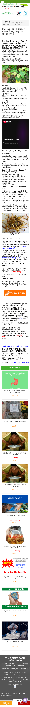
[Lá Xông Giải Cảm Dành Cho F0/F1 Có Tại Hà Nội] (15, 441)
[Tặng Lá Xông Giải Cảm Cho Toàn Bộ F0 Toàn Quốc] (15, 473)
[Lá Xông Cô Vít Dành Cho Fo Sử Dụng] (15, 410)
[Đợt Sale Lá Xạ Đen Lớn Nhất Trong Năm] (15, 565)
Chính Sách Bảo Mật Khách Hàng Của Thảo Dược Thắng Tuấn (15, 680)
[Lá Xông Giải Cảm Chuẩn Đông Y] (15, 504)
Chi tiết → (15, 395)
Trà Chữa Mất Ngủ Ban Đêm (15, 641)
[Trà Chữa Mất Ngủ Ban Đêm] (15, 630)
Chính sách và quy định (15, 684)
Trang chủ (6, 21)
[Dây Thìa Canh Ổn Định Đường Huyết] (15, 598)
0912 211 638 (5, 704)
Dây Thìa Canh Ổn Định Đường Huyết (15, 611)
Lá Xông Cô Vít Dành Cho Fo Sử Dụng (15, 421)
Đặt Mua (24, 703)
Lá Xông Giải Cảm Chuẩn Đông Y (15, 515)
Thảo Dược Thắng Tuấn (19, 694)
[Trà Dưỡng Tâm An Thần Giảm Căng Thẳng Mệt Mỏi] (15, 535)
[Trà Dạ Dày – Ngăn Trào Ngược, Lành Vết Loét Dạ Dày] (15, 379)
